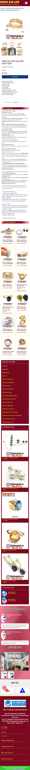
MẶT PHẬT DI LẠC (6, 386)
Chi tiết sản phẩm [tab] (8, 102)
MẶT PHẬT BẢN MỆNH (8, 382)
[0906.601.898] (5, 688)
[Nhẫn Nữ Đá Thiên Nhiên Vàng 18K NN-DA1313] (22, 253)
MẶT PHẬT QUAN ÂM (7, 389)
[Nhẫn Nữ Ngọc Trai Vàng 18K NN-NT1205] (8, 320)
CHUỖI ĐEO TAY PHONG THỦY (10, 412)
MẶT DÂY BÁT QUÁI (7, 402)
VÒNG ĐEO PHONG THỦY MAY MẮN (11, 415)
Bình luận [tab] (16, 102)
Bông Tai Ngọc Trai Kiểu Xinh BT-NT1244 (10, 489)
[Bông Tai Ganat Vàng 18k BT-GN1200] (15, 566)
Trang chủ (2, 8)
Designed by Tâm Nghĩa (19, 769)
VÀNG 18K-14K (10, 8)
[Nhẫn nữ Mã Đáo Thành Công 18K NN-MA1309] (8, 276)
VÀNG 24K (5, 366)
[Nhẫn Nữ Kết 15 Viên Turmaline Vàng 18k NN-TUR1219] (22, 343)
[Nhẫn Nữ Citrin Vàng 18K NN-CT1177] (22, 276)
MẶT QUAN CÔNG (7, 392)
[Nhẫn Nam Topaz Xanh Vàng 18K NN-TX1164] (15, 505)
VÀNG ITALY (5, 369)
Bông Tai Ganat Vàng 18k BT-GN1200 (9, 581)
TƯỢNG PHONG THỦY (8, 422)
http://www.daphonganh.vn (8, 152)
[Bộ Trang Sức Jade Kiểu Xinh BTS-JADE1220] (15, 443)
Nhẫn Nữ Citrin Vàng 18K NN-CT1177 (10, 550)
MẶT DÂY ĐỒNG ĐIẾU (8, 405)
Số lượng (4, 73)
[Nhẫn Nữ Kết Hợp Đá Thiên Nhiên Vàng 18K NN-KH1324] (8, 231)
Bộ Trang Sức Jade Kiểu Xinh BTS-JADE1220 (10, 458)
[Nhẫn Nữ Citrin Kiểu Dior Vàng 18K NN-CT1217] (22, 320)
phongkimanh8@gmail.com (20, 159)
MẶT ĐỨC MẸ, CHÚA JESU (9, 399)
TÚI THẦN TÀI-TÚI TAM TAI (8, 419)
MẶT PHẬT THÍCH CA (7, 379)
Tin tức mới (4, 736)
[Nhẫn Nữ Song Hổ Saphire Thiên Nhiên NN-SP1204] (22, 298)
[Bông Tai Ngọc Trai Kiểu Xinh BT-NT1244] (15, 474)
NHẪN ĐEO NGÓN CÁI (8, 409)
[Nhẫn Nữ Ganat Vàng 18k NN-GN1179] (8, 298)
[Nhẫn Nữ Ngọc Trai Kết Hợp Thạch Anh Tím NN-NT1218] (8, 343)
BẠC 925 (4, 376)
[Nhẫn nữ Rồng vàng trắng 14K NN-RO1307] (8, 253)
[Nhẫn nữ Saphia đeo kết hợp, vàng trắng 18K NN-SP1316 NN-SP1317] (22, 231)
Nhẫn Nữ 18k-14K (19, 8)
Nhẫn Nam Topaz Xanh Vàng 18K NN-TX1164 (10, 520)
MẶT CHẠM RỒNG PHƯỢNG (9, 395)
